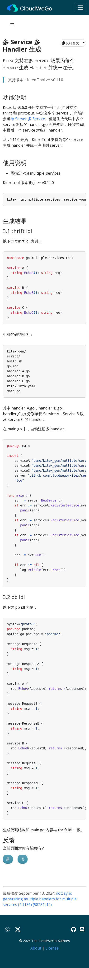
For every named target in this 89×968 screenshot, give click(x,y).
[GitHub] (73, 929)
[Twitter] (18, 929)
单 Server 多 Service (27, 118)
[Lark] (8, 929)
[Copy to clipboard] (82, 196)
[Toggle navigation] (80, 7)
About (35, 948)
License (52, 948)
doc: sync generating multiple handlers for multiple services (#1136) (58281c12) (40, 899)
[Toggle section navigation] (12, 25)
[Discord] (82, 929)
